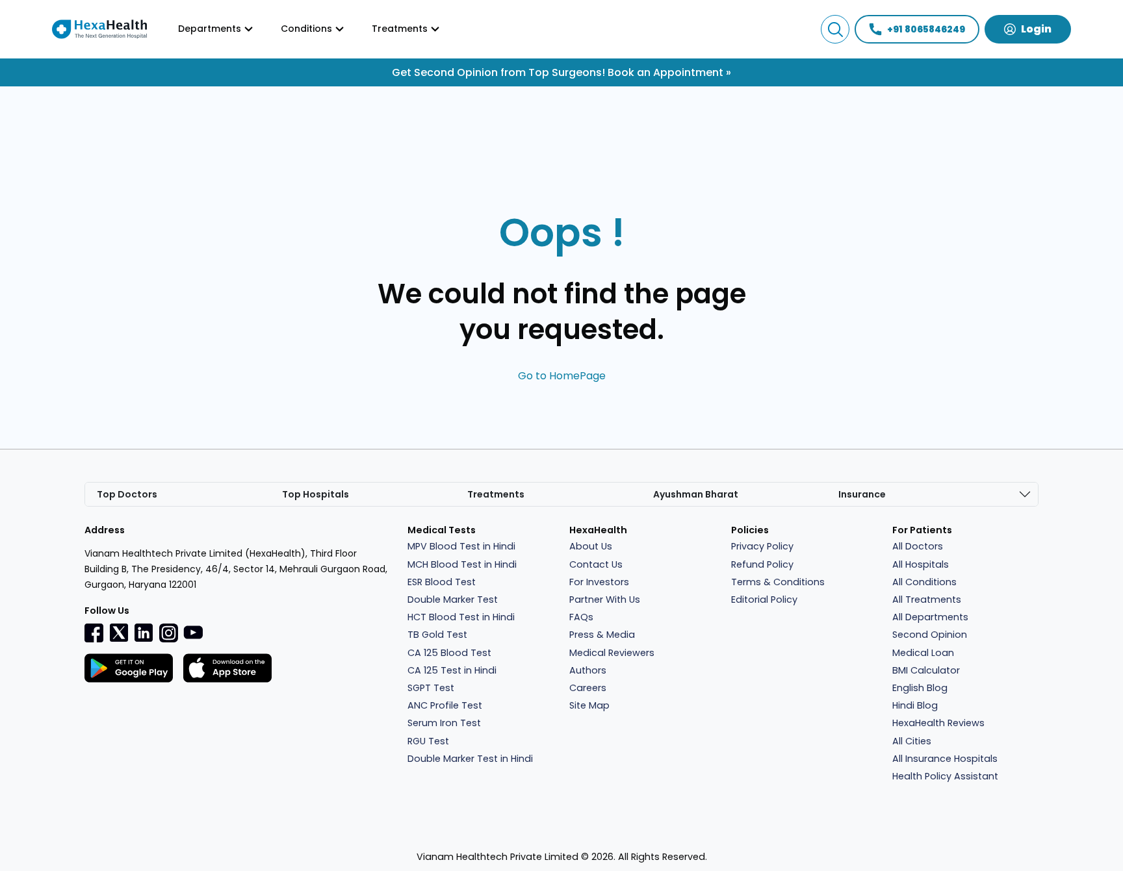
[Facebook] (94, 632)
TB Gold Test (437, 634)
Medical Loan (923, 652)
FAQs (581, 617)
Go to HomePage (562, 375)
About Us (590, 546)
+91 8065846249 (926, 29)
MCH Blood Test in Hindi (462, 564)
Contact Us (596, 564)
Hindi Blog (915, 705)
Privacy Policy (762, 546)
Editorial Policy (764, 599)
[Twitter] (119, 632)
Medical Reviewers (611, 652)
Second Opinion (929, 634)
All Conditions (924, 581)
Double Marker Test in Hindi (470, 758)
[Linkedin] (143, 632)
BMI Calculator (926, 670)
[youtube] (193, 631)
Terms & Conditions (778, 581)
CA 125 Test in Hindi (452, 670)
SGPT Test (430, 687)
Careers (587, 687)
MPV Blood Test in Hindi (461, 546)
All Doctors (917, 546)
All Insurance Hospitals (945, 758)
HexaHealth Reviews (938, 722)
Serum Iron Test (444, 722)
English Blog (920, 687)
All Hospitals (920, 564)
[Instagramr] (168, 632)
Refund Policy (762, 564)
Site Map (589, 705)
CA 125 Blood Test (449, 652)
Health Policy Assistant (945, 776)
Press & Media (602, 634)
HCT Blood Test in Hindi (461, 617)
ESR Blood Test (441, 581)
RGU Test (428, 741)
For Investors (599, 581)
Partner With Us (604, 599)
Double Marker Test (452, 599)
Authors (587, 670)
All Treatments (926, 599)
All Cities (911, 741)
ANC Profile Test (444, 705)
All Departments (930, 617)
